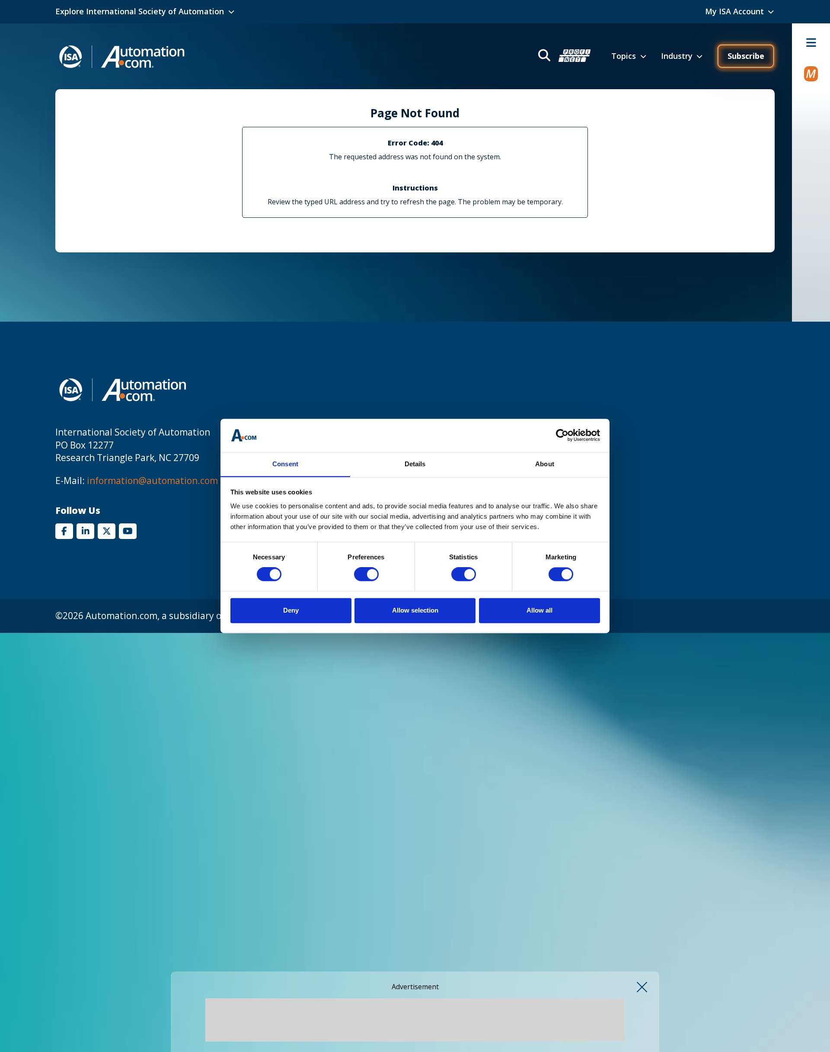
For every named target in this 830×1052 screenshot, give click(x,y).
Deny (291, 610)
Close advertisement (642, 987)
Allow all (539, 610)
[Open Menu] (811, 42)
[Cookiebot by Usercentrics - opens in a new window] (562, 435)
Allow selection (415, 610)
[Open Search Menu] (563, 56)
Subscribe (746, 56)
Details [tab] (415, 464)
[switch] (366, 574)
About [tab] (544, 464)
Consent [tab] (285, 464)
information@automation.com (152, 480)
